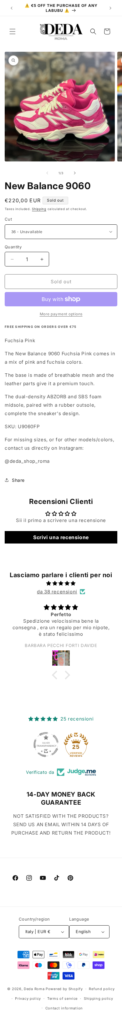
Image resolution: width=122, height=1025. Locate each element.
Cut (8, 219)
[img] (61, 583)
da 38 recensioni (57, 592)
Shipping (39, 209)
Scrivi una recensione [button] (61, 537)
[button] (12, 31)
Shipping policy (98, 998)
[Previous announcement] (11, 8)
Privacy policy (28, 998)
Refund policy (101, 989)
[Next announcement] (110, 8)
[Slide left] (47, 173)
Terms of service (62, 998)
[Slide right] (75, 173)
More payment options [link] (61, 314)
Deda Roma (34, 989)
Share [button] (18, 480)
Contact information (64, 1008)
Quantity (13, 246)
